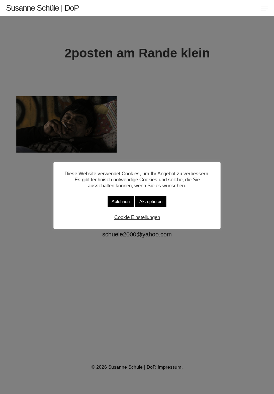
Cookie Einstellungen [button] (137, 217)
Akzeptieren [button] (150, 201)
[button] (264, 8)
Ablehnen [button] (121, 201)
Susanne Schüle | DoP (42, 8)
